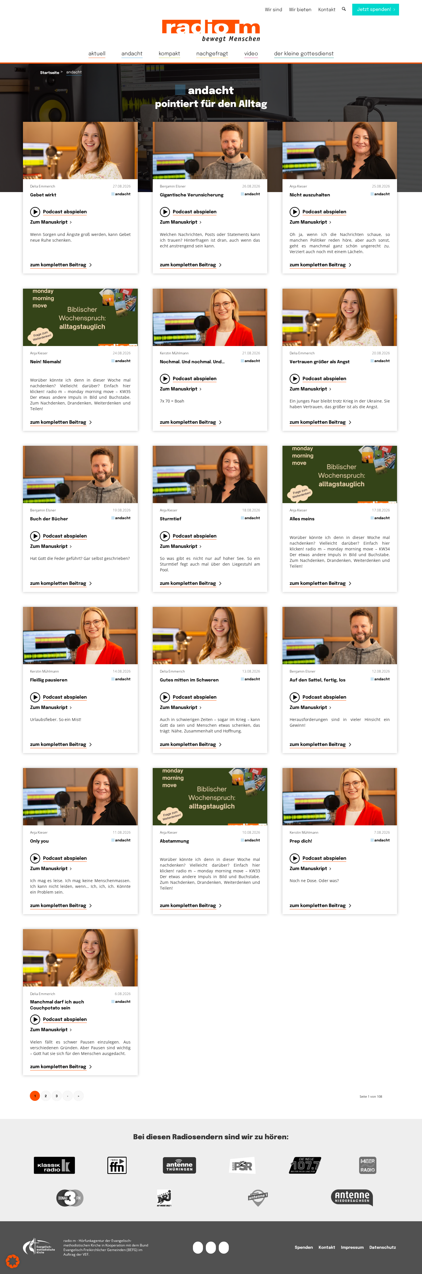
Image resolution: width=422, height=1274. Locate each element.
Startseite (49, 73)
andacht (123, 194)
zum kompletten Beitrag (58, 265)
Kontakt (327, 9)
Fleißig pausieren (48, 680)
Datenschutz (382, 1248)
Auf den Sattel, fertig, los (317, 680)
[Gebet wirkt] (80, 150)
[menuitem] (274, 9)
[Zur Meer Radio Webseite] (368, 1165)
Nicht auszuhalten (310, 195)
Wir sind (273, 9)
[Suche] (344, 9)
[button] (12, 1261)
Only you (39, 841)
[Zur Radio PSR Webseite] (242, 1165)
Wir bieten (300, 9)
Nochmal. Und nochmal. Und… (192, 362)
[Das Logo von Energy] (164, 1198)
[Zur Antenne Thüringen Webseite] (180, 1165)
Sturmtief (170, 519)
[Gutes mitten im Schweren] (210, 635)
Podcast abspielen (65, 212)
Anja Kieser (298, 186)
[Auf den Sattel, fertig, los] (339, 635)
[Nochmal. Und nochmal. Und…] (210, 317)
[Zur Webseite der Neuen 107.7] (305, 1165)
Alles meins (302, 519)
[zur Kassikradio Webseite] (54, 1165)
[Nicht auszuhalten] (339, 150)
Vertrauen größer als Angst (320, 362)
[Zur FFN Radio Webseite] (117, 1165)
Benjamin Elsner (173, 186)
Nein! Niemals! (45, 362)
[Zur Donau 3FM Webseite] (70, 1198)
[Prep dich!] (339, 796)
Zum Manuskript (49, 222)
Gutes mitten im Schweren (189, 680)
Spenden (304, 1248)
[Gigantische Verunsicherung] (210, 150)
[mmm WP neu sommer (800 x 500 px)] (80, 317)
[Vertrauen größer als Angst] (339, 317)
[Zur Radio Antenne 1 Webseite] (258, 1198)
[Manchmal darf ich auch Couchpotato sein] (80, 957)
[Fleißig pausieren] (80, 635)
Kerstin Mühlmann (174, 353)
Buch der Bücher (49, 519)
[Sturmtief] (210, 474)
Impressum (352, 1248)
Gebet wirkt (43, 195)
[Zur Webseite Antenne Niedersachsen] (352, 1198)
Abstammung (174, 841)
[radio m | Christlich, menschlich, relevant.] (211, 30)
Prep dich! (301, 841)
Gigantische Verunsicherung (191, 195)
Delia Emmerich (42, 186)
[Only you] (80, 796)
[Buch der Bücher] (80, 474)
